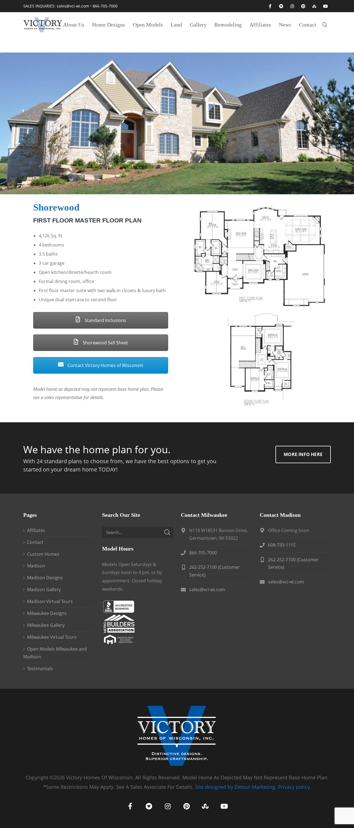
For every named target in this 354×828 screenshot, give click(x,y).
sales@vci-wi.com (73, 6)
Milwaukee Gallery (46, 625)
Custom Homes (43, 554)
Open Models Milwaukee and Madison (55, 653)
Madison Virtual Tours (50, 601)
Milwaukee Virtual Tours (52, 637)
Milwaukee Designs (47, 613)
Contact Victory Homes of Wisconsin (104, 365)
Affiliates (36, 530)
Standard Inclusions (105, 320)
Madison (36, 566)
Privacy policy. (294, 787)
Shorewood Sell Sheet (105, 343)
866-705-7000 (105, 6)
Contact (35, 542)
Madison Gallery (44, 589)
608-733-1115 (282, 545)
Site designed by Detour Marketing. (236, 787)
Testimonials (40, 668)
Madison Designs (45, 578)
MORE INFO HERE (303, 454)
